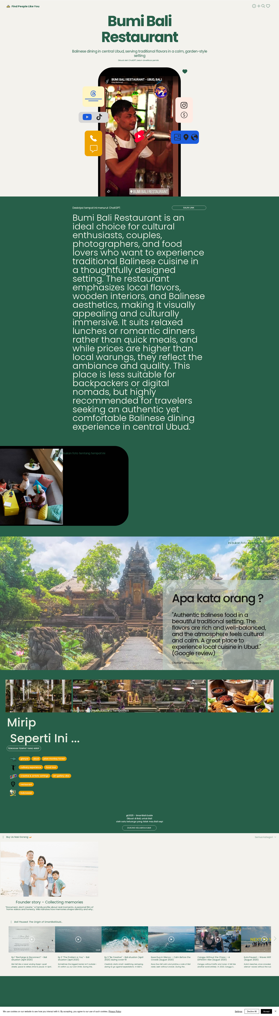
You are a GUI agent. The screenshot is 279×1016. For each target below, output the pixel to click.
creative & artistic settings (34, 775)
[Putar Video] (32, 939)
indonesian (26, 792)
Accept (266, 1011)
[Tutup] (275, 1011)
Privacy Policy (115, 1011)
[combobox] (265, 837)
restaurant (26, 784)
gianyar (24, 758)
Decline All (252, 1011)
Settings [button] (238, 1011)
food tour (51, 767)
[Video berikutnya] (275, 868)
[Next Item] (267, 696)
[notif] (268, 6)
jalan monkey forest (54, 758)
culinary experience (30, 767)
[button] (17, 837)
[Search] (263, 6)
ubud (36, 758)
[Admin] (254, 6)
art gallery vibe (61, 775)
